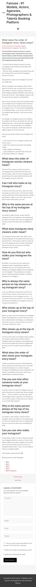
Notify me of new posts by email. (15, 554)
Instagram (15, 48)
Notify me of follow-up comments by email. (18, 550)
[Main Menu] (18, 29)
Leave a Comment (7, 46)
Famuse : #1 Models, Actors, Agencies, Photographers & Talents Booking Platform (19, 12)
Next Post (18, 480)
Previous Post (18, 477)
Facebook (18, 46)
